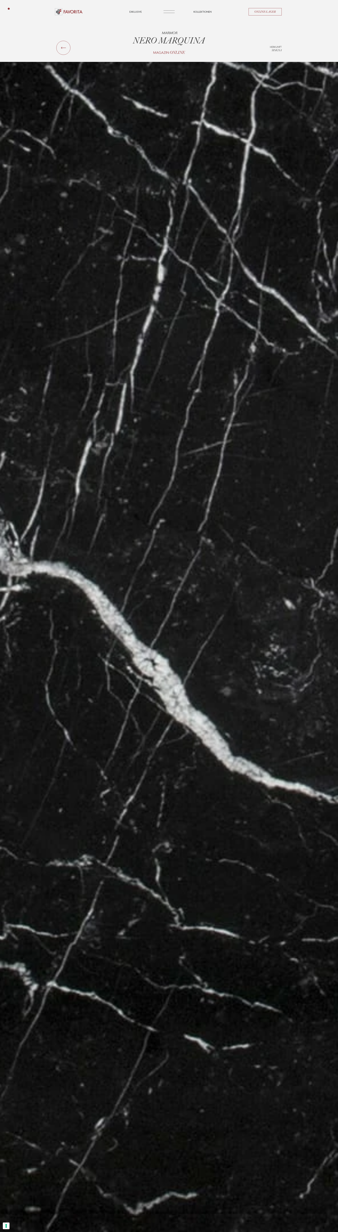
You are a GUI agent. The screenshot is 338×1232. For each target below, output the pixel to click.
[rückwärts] (63, 48)
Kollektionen (202, 11)
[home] (69, 11)
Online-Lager (265, 12)
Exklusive (135, 11)
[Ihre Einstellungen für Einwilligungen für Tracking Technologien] (6, 1226)
